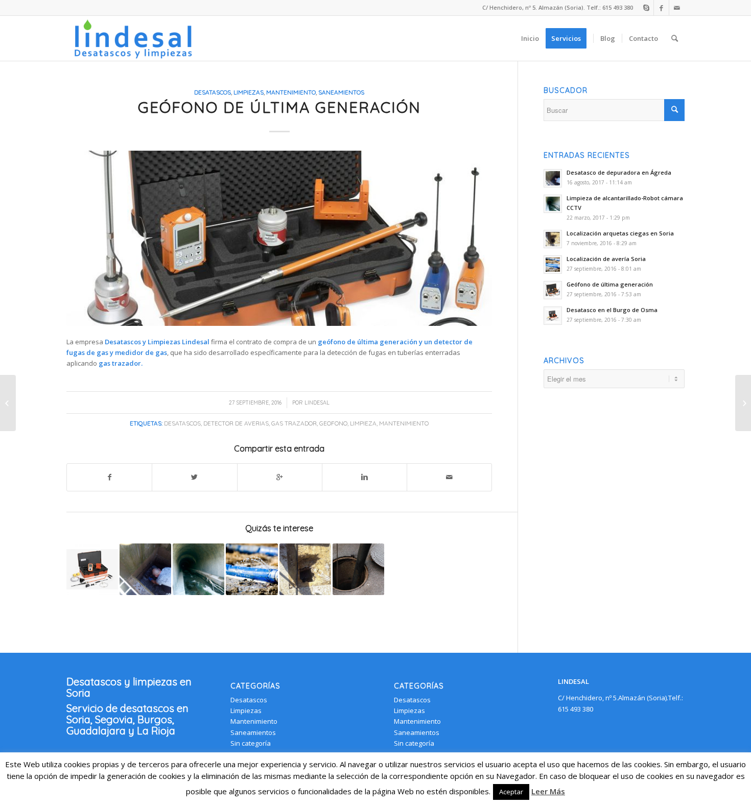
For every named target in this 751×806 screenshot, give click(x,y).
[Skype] (646, 7)
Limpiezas (248, 92)
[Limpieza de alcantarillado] (358, 569)
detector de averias (236, 423)
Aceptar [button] (511, 791)
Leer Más (548, 791)
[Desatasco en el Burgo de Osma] (92, 569)
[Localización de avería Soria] (251, 569)
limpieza (363, 423)
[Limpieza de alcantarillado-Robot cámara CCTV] (198, 569)
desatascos (182, 423)
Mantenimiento (291, 92)
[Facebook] (661, 7)
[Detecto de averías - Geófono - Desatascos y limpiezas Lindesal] (279, 238)
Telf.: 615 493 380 (609, 7)
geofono (333, 423)
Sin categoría (250, 743)
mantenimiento (404, 423)
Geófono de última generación (279, 107)
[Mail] (677, 7)
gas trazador (294, 423)
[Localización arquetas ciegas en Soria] (305, 569)
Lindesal (317, 402)
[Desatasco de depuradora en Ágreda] (145, 569)
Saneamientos (341, 92)
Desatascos (212, 92)
